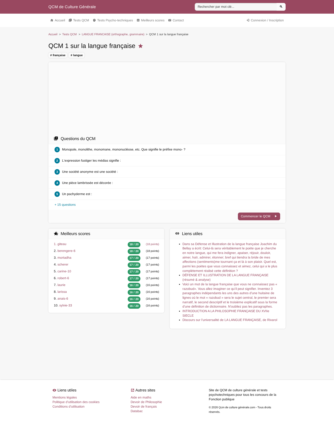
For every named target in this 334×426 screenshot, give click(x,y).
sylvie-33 (65, 305)
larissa (62, 291)
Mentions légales (64, 397)
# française (57, 55)
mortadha (64, 257)
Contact (176, 20)
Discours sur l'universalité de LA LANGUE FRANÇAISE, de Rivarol (229, 320)
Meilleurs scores (151, 20)
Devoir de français (144, 406)
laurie (61, 285)
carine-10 (64, 271)
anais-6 (62, 298)
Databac (137, 411)
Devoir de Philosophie (146, 402)
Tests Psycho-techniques (113, 20)
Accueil (57, 20)
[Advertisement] (167, 99)
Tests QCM (79, 20)
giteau (61, 244)
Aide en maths (141, 397)
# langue (77, 55)
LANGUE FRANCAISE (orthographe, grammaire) (113, 34)
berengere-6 (66, 251)
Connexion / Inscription (265, 20)
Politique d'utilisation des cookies (76, 402)
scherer (62, 264)
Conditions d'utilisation (68, 406)
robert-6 (63, 278)
